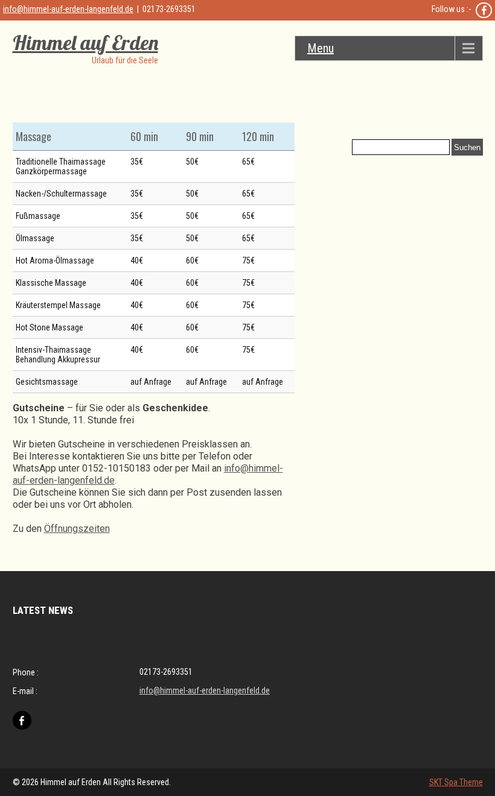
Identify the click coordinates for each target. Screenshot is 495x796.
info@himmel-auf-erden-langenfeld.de (68, 9)
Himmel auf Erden (85, 42)
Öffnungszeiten (77, 528)
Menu (320, 48)
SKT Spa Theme (456, 782)
